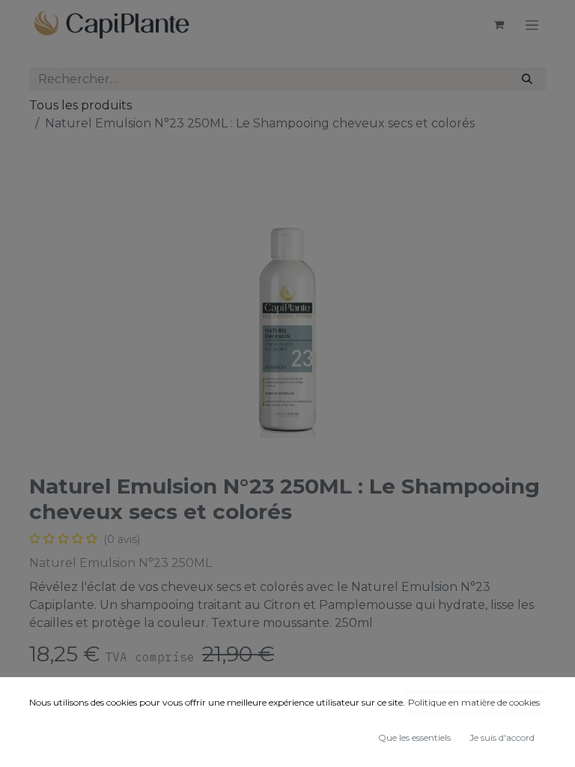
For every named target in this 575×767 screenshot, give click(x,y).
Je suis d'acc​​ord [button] (502, 737)
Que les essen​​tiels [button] (414, 737)
